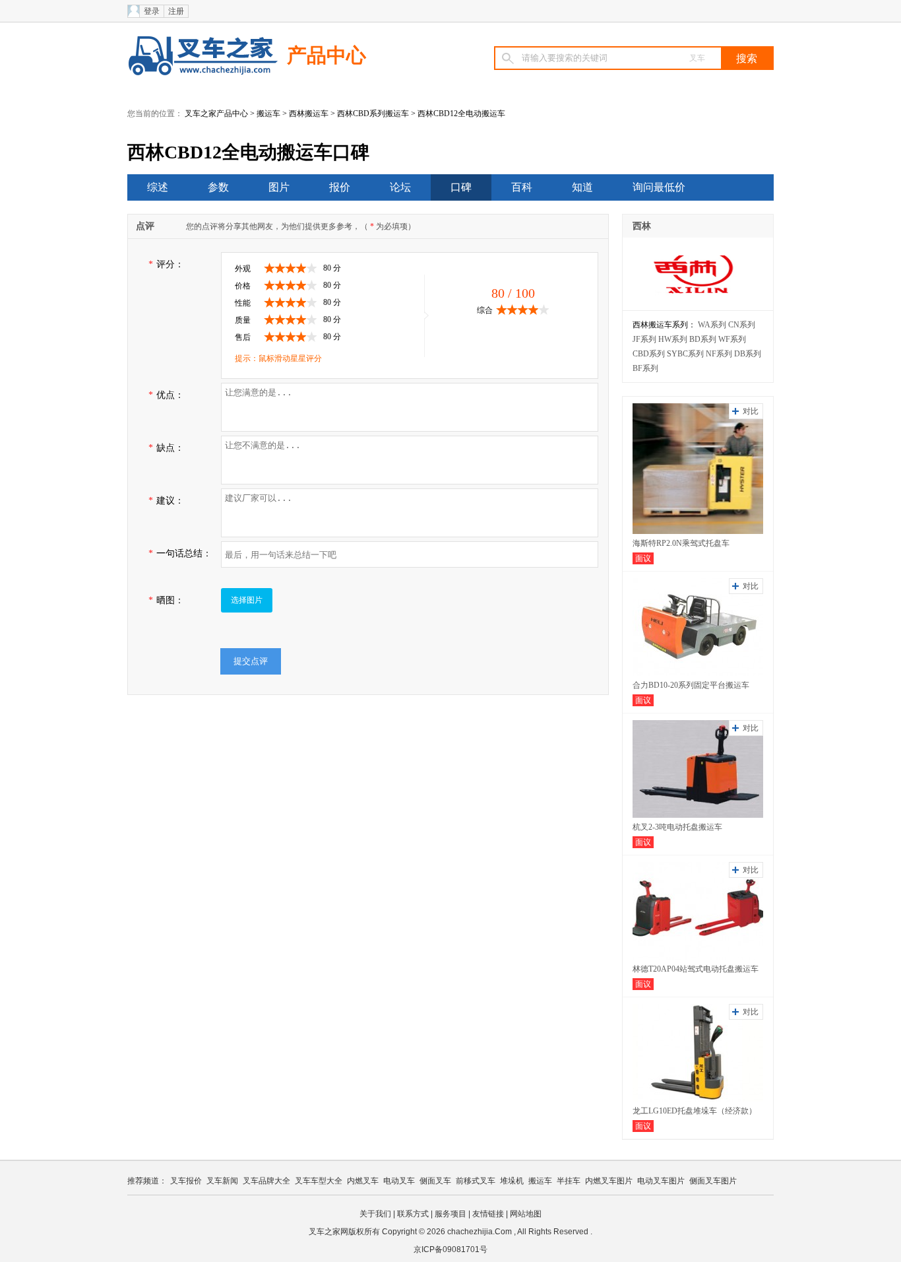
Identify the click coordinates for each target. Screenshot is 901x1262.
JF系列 (644, 339)
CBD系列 (649, 353)
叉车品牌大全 (266, 1180)
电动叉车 (399, 1180)
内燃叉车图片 (609, 1180)
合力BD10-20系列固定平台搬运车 (691, 685)
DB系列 (747, 353)
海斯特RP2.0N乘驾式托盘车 (681, 543)
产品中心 (326, 55)
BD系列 (702, 339)
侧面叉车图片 (713, 1180)
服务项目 (450, 1213)
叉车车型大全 (318, 1180)
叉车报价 (186, 1180)
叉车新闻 (222, 1180)
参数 (218, 187)
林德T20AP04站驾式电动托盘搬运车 (696, 969)
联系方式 (413, 1213)
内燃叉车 (363, 1180)
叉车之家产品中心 (216, 113)
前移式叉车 (475, 1180)
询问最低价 (659, 187)
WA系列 (712, 324)
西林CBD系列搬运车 (373, 113)
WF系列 (732, 339)
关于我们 (375, 1213)
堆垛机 (512, 1180)
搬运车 (268, 113)
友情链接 (488, 1213)
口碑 (461, 187)
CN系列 (741, 324)
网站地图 (526, 1213)
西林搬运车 (308, 113)
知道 (582, 187)
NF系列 (719, 353)
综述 (157, 187)
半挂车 (568, 1180)
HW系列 (672, 339)
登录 (152, 11)
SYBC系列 (685, 353)
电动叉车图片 (661, 1180)
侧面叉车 (435, 1180)
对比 (751, 411)
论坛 (400, 187)
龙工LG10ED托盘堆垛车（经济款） (695, 1110)
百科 (521, 187)
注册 (176, 11)
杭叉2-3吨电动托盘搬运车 (677, 827)
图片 (279, 187)
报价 (339, 187)
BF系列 (645, 368)
